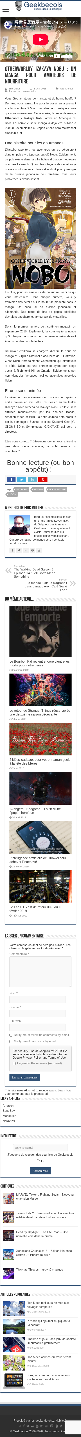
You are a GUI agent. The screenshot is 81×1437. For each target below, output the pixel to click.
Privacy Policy (32, 1057)
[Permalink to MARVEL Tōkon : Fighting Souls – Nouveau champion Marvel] (8, 1198)
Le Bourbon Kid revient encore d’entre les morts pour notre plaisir (39, 663)
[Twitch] (52, 1426)
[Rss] (20, 1426)
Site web (15, 1021)
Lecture (21, 489)
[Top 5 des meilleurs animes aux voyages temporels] (14, 1308)
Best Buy (9, 1110)
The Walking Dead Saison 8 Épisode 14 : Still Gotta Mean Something (34, 571)
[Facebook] (23, 1426)
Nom (13, 993)
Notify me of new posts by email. (35, 1041)
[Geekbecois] (40, 6)
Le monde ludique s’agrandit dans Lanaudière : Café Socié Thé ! (46, 585)
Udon (12, 494)
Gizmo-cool (66, 88)
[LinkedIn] (32, 1426)
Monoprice (9, 1116)
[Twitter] (28, 1426)
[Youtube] (37, 1426)
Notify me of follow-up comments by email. (42, 1035)
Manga (38, 489)
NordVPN (9, 1121)
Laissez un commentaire (22, 91)
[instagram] (41, 1426)
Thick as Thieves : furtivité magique (39, 1269)
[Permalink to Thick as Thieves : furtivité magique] (8, 1273)
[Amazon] (57, 1426)
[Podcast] (61, 1426)
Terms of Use (57, 1057)
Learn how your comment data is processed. (38, 1092)
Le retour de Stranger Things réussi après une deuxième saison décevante (39, 712)
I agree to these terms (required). (40, 1063)
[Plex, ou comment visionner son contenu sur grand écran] (14, 1381)
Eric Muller (14, 88)
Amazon (8, 1105)
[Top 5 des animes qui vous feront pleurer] (14, 1362)
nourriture (57, 489)
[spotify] (46, 1426)
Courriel (15, 1007)
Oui (42, 1161)
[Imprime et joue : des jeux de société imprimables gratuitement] (14, 1344)
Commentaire (19, 954)
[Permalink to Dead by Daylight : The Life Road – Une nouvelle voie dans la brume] (8, 1235)
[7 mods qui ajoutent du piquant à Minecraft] (14, 1326)
